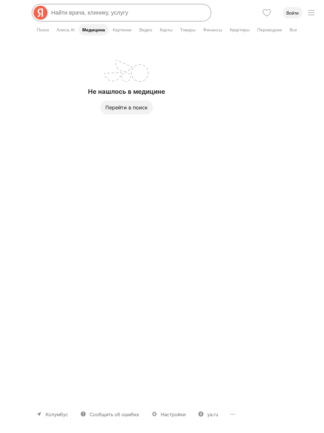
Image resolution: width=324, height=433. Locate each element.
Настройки (173, 414)
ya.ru (212, 414)
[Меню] (311, 12)
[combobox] (128, 12)
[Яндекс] (40, 13)
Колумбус (57, 414)
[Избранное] (267, 13)
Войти (292, 13)
